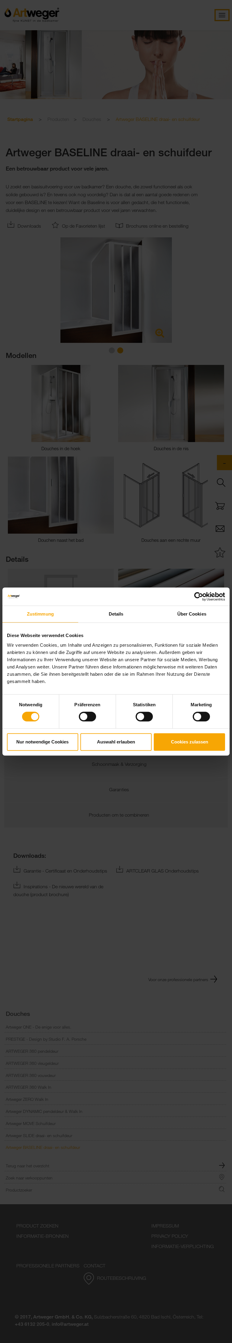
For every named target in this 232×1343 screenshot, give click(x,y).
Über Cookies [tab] (191, 613)
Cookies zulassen (189, 741)
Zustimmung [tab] (40, 613)
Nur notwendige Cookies (42, 741)
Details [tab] (116, 613)
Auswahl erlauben (116, 741)
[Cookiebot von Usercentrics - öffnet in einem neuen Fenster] (198, 596)
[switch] (87, 716)
